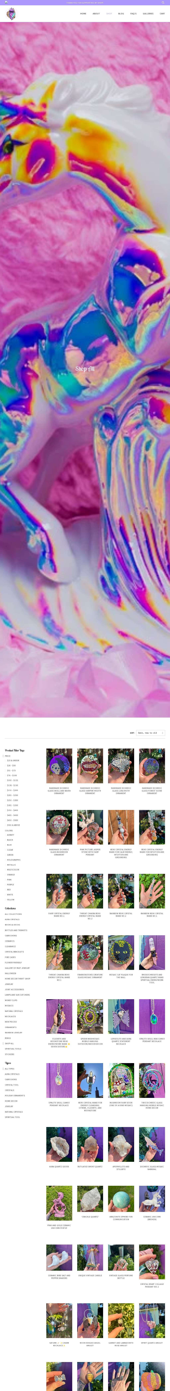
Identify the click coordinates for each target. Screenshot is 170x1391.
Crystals (9, 1090)
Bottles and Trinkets (16, 930)
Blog (121, 13)
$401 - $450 (12, 815)
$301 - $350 (12, 805)
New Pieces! (11, 1022)
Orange (11, 875)
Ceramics (9, 941)
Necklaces (10, 1016)
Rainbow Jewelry (13, 1032)
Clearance (10, 946)
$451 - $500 (12, 820)
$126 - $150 (12, 785)
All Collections (13, 914)
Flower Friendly (13, 962)
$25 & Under (13, 760)
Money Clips (11, 1000)
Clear (10, 850)
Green (10, 855)
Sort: (132, 733)
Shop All (9, 1043)
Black (10, 840)
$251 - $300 (12, 800)
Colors (9, 830)
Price (7, 756)
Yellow (10, 899)
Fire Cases (10, 957)
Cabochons (11, 935)
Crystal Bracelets (14, 952)
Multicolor (13, 870)
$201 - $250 (12, 795)
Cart (162, 13)
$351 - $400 (12, 810)
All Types (9, 1069)
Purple (10, 885)
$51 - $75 (11, 770)
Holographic (14, 860)
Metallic (11, 865)
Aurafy (10, 835)
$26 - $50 (11, 765)
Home (83, 13)
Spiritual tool (12, 1117)
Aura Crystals (12, 919)
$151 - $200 (12, 790)
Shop (109, 13)
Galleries (148, 13)
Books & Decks (12, 925)
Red (9, 889)
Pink (9, 880)
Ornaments (10, 1027)
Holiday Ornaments (15, 1095)
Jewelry (9, 984)
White (10, 894)
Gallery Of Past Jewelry (17, 968)
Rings (8, 1038)
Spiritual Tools (13, 1049)
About (96, 13)
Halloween (10, 973)
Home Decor (11, 1101)
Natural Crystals (14, 1011)
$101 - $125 (12, 780)
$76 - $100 (12, 775)
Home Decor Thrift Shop (17, 979)
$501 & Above (13, 825)
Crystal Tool (12, 1085)
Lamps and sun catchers (17, 995)
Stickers (9, 1054)
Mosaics (9, 1006)
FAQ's (133, 13)
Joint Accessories (14, 989)
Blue (9, 845)
